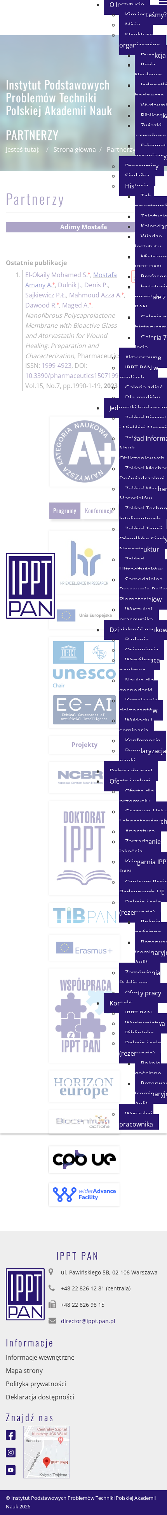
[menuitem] (142, 40)
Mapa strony (24, 1370)
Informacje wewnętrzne (40, 1357)
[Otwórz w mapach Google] (46, 1451)
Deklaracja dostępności (40, 1397)
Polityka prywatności (36, 1384)
